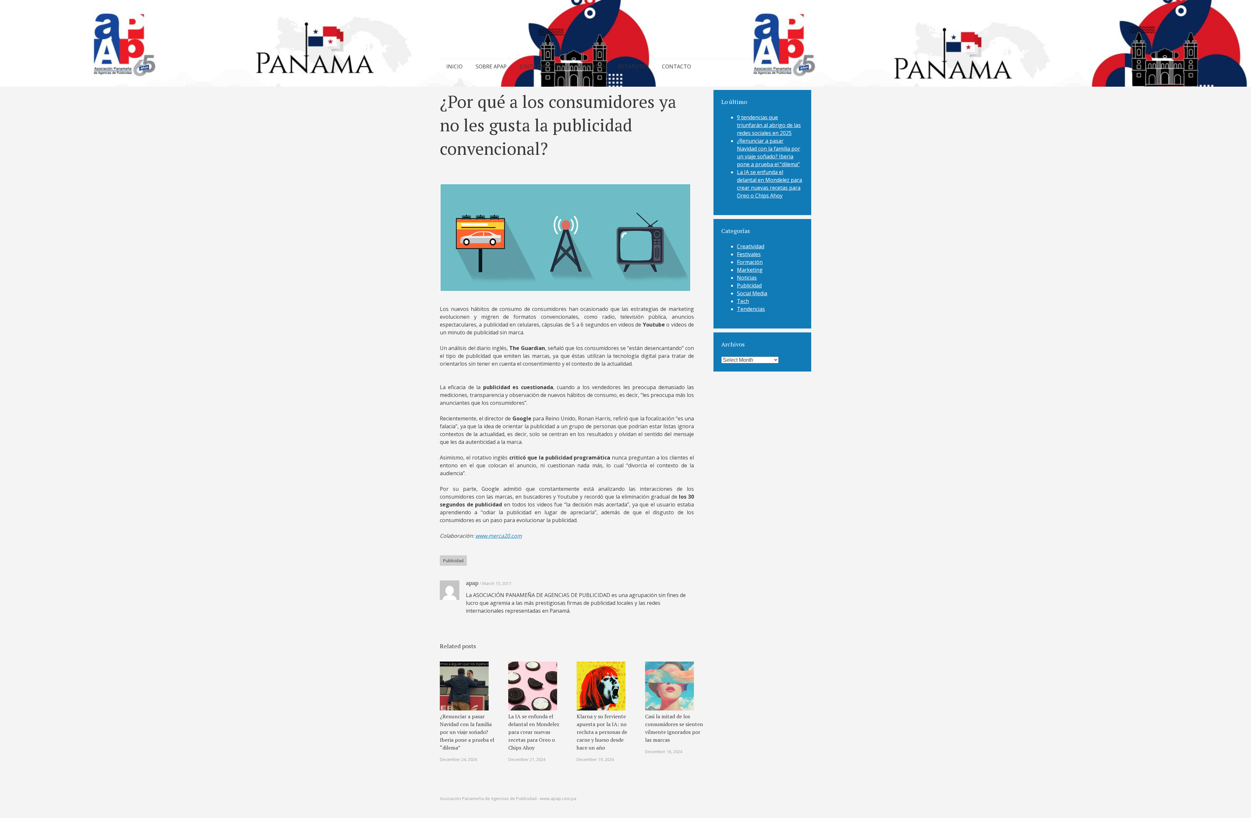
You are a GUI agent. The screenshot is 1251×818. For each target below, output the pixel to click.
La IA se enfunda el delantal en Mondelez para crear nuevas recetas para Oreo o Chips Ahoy (533, 732)
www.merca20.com (498, 535)
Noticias (747, 277)
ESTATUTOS (633, 66)
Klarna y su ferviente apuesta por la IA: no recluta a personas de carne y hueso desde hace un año (602, 732)
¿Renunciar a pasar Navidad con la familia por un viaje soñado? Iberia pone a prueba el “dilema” (467, 732)
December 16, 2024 (663, 751)
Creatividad (750, 246)
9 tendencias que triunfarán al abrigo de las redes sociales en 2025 (769, 125)
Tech (743, 301)
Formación (750, 262)
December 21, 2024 (526, 759)
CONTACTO (676, 66)
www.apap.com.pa (558, 798)
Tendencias (751, 309)
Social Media (752, 293)
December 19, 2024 (595, 759)
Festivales (749, 254)
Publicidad (453, 560)
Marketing (750, 269)
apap (472, 583)
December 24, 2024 (458, 759)
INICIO (454, 66)
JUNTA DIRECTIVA (542, 66)
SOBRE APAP (491, 66)
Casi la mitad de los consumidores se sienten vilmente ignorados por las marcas (674, 728)
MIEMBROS (591, 66)
